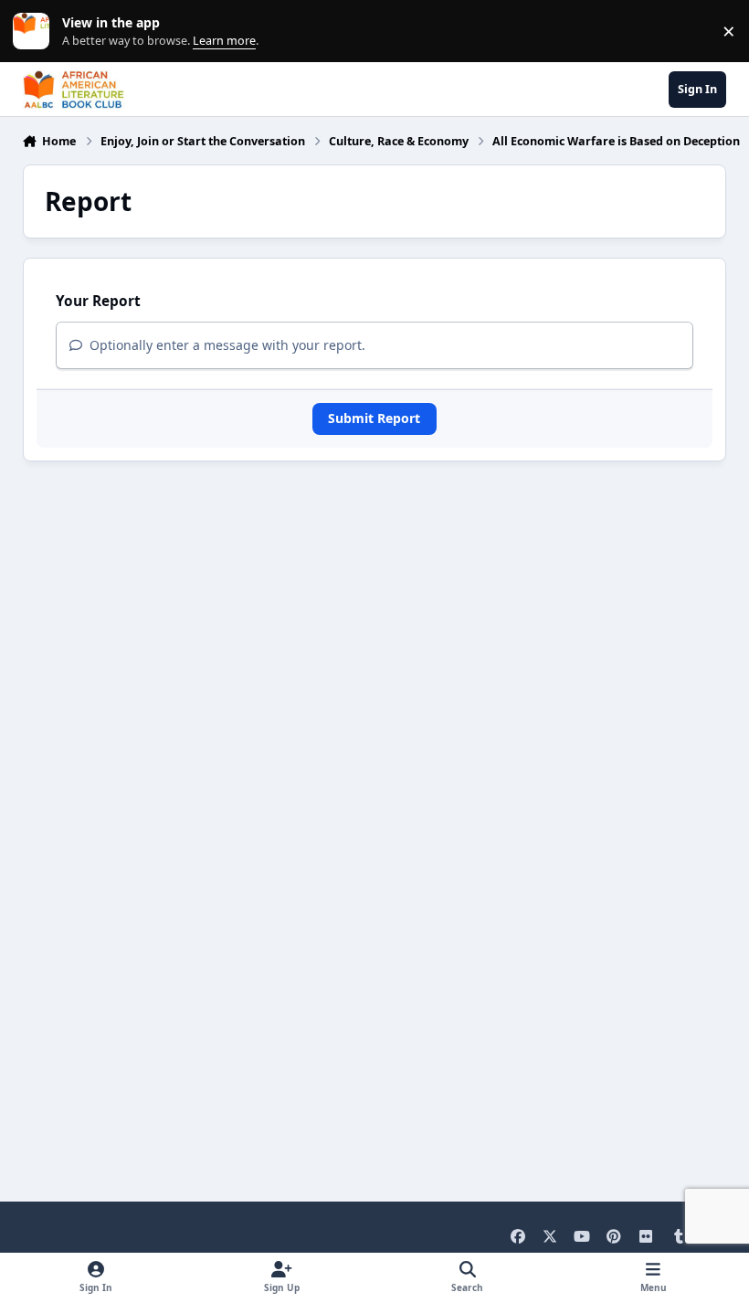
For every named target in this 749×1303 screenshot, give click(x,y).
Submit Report (374, 418)
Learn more (35, 31)
